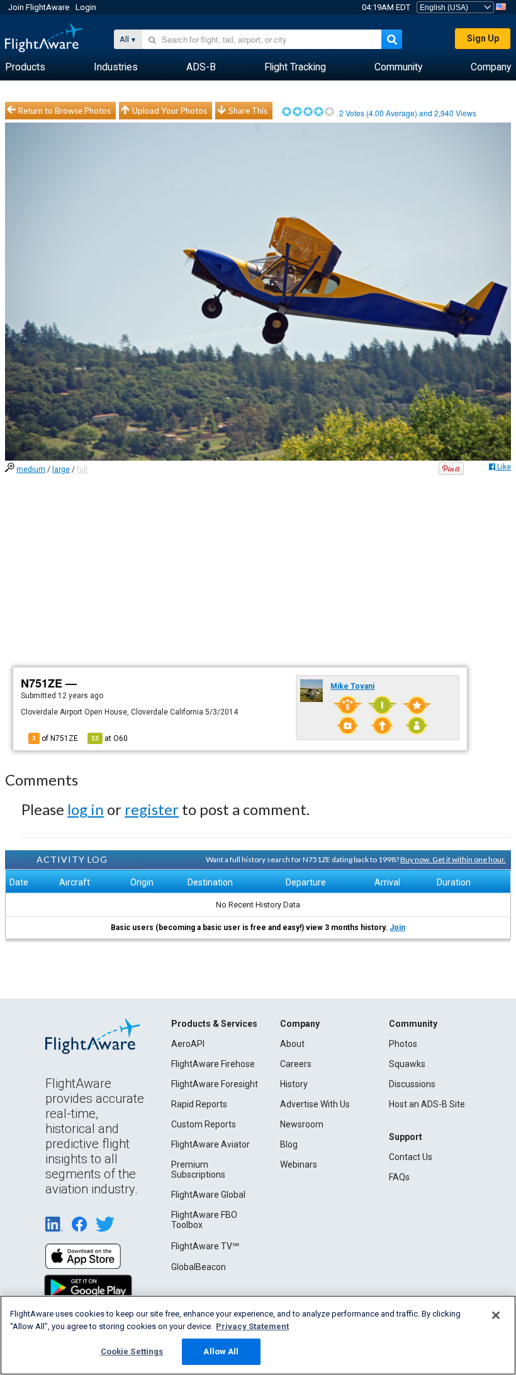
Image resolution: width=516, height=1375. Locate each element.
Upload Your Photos (169, 111)
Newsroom (301, 1124)
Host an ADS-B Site (427, 1104)
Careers (295, 1064)
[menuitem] (25, 67)
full (82, 469)
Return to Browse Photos (64, 111)
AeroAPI (188, 1044)
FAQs (399, 1177)
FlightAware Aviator (210, 1144)
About (292, 1044)
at (109, 738)
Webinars (298, 1164)
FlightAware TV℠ (205, 1246)
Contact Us (410, 1157)
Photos (403, 1044)
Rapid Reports (199, 1104)
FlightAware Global (208, 1195)
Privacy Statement (252, 1326)
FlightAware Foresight (214, 1084)
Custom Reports (203, 1124)
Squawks (407, 1064)
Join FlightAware (38, 7)
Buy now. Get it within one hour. (453, 859)
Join (397, 927)
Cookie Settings (132, 1351)
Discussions (412, 1084)
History (294, 1084)
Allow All (220, 1351)
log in (85, 809)
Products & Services (214, 1024)
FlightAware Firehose (213, 1064)
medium (30, 469)
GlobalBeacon (198, 1267)
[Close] (496, 1315)
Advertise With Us (315, 1104)
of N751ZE (55, 738)
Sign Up (483, 38)
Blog (289, 1144)
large (61, 469)
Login (86, 7)
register (152, 809)
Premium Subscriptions (198, 1169)
